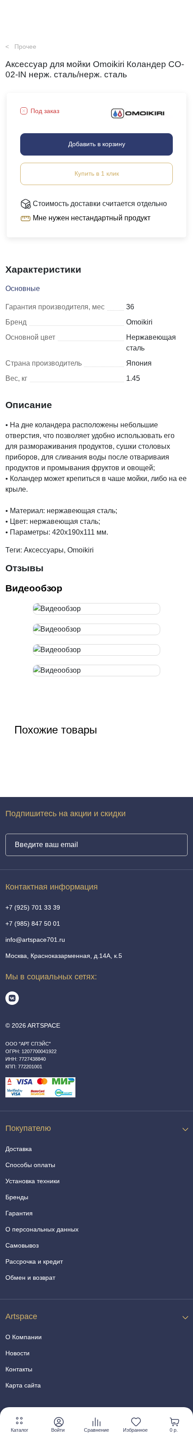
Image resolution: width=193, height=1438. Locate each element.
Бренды (16, 1197)
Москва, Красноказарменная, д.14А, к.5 (63, 955)
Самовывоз (22, 1245)
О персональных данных (42, 1229)
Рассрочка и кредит (34, 1261)
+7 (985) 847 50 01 (32, 923)
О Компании (23, 1337)
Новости (17, 1353)
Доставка (18, 1148)
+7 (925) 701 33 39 (32, 907)
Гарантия (19, 1213)
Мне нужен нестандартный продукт (90, 218)
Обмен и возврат (30, 1277)
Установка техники (32, 1181)
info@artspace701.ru (35, 939)
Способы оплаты (30, 1164)
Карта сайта (23, 1385)
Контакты (18, 1369)
